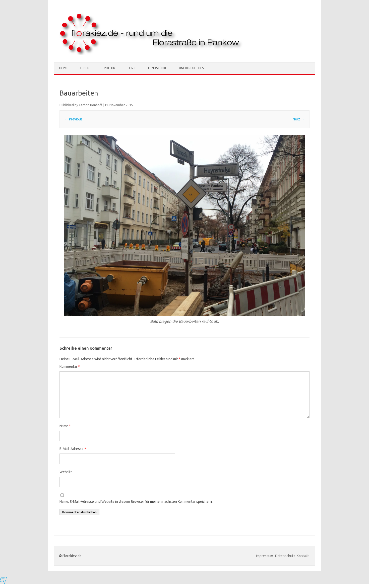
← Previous (74, 119)
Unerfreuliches (191, 68)
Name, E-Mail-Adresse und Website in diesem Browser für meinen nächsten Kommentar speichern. (136, 502)
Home (63, 68)
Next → (298, 119)
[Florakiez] (151, 54)
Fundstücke (157, 68)
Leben (85, 68)
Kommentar (69, 367)
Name (65, 426)
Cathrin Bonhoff (90, 105)
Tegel (131, 68)
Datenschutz (285, 556)
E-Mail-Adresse (72, 449)
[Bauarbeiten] (184, 225)
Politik (109, 68)
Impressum (265, 556)
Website (66, 472)
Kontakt (303, 556)
